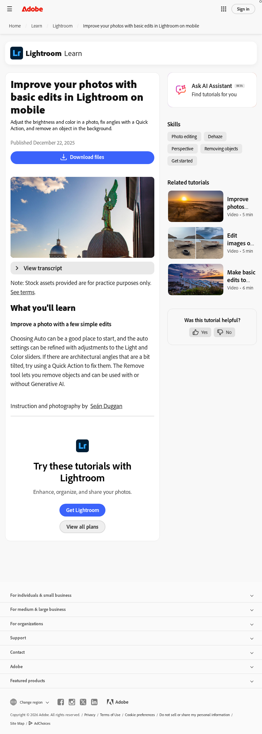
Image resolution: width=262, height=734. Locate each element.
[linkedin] (94, 702)
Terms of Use (110, 714)
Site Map (17, 723)
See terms (23, 292)
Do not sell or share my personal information (194, 714)
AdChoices (42, 723)
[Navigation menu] (9, 9)
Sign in (243, 9)
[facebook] (61, 702)
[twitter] (83, 702)
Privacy (90, 714)
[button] (224, 9)
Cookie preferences (140, 714)
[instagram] (72, 702)
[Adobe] (32, 9)
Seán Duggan (106, 406)
